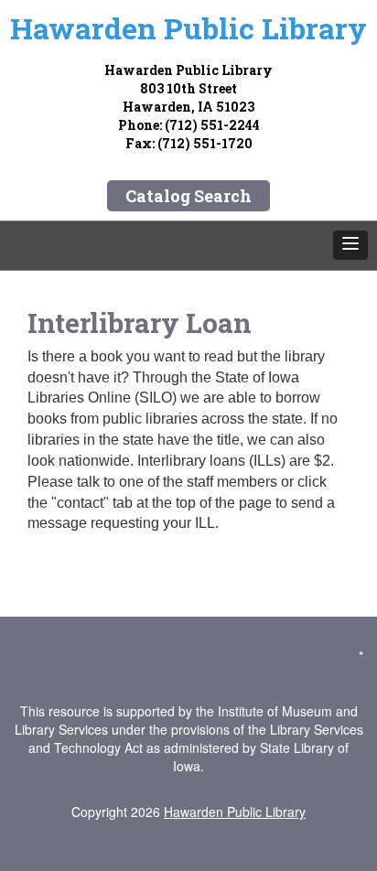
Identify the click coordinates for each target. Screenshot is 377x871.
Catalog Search (188, 196)
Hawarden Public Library (235, 811)
